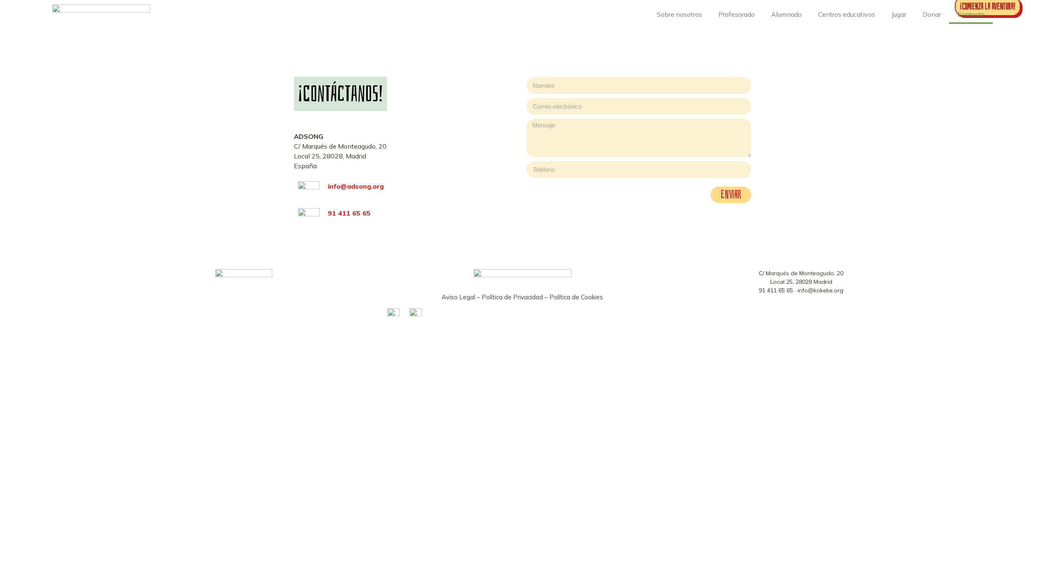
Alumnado (786, 14)
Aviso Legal (458, 297)
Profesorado (736, 14)
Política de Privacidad (512, 297)
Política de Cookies (576, 297)
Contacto (971, 14)
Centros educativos (846, 14)
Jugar (899, 14)
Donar (932, 14)
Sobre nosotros (679, 14)
